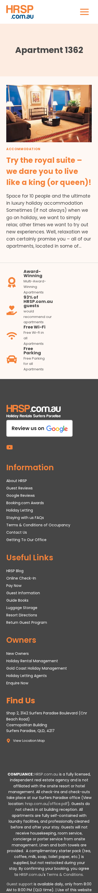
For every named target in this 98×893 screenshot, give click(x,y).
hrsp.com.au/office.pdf (46, 803)
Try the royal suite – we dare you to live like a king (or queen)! (48, 171)
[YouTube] (9, 447)
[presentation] (49, 113)
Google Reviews (20, 495)
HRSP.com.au (46, 774)
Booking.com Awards (25, 503)
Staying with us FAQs (25, 517)
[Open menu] (84, 11)
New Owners (17, 653)
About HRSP (16, 480)
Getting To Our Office (26, 539)
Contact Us (16, 532)
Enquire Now (17, 683)
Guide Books (17, 600)
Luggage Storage (21, 607)
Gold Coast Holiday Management (36, 668)
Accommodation (23, 149)
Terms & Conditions (65, 874)
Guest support (20, 884)
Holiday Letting (19, 510)
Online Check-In (21, 578)
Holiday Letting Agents (26, 675)
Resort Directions (21, 615)
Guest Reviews (19, 488)
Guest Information (23, 593)
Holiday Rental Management (32, 661)
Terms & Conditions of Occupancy (38, 525)
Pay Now (13, 585)
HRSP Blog (15, 570)
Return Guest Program (26, 622)
